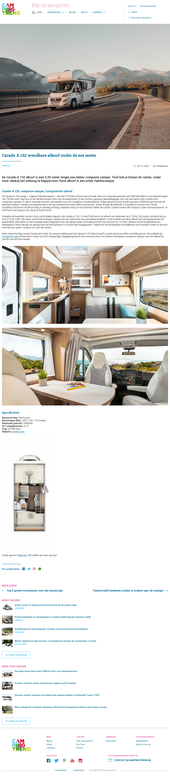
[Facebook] (48, 761)
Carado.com (18, 431)
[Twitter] (56, 761)
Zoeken (134, 12)
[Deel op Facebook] (23, 569)
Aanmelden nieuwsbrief (141, 18)
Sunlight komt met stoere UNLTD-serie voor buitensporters (85, 674)
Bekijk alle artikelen (18, 655)
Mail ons (22, 555)
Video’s (84, 12)
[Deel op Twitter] (29, 569)
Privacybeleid (60, 770)
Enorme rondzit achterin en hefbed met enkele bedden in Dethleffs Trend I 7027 (85, 698)
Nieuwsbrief (111, 741)
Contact (79, 748)
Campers (6, 166)
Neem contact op (143, 744)
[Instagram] (80, 761)
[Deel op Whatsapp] (39, 569)
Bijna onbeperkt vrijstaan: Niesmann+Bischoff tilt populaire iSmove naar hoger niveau (85, 710)
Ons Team (80, 744)
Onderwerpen (54, 12)
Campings (97, 12)
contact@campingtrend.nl (132, 760)
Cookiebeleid (78, 770)
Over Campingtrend (84, 741)
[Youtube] (72, 761)
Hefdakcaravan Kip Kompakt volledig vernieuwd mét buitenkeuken (85, 632)
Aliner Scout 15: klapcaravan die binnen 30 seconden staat (85, 608)
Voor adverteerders (148, 6)
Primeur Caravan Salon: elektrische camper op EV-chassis (85, 686)
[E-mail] (34, 569)
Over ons (131, 6)
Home (39, 12)
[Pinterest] (64, 761)
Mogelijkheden (142, 741)
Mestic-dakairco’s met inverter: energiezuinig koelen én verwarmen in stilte (85, 644)
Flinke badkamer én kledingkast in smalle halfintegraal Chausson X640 (85, 620)
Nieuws (72, 12)
